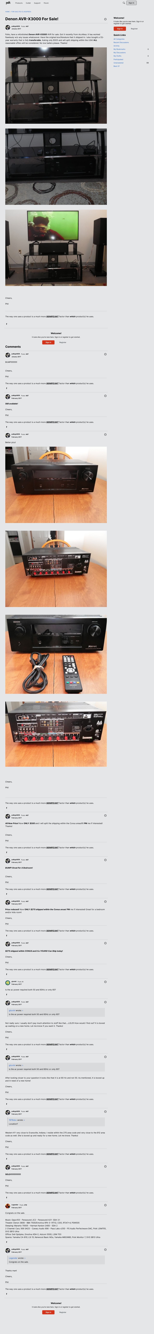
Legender (13, 1258)
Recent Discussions (121, 42)
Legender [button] (15, 1205)
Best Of (116, 66)
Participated (118, 59)
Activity (116, 46)
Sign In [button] (48, 342)
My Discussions (120, 52)
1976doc (13, 1120)
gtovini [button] (14, 981)
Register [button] (62, 342)
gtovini (12, 1010)
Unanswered (131, 63)
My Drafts (131, 56)
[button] (105, 19)
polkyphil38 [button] (16, 26)
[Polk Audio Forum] (8, 3)
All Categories (119, 39)
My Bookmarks (131, 49)
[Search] (124, 3)
